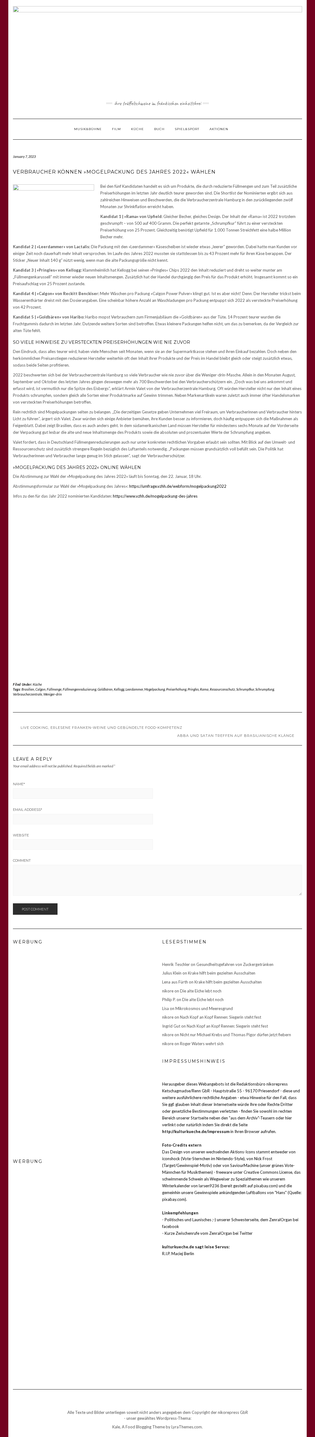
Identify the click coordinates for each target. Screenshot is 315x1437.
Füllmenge (54, 689)
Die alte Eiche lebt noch (200, 990)
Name (19, 784)
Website (21, 835)
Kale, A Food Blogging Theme (138, 1426)
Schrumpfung (264, 689)
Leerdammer (134, 689)
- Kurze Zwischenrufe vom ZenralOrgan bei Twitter (207, 1233)
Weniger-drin (52, 694)
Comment (22, 860)
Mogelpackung (154, 689)
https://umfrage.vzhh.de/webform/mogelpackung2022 (177, 486)
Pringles (193, 689)
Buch (159, 129)
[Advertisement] (157, 515)
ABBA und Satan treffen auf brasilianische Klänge (235, 735)
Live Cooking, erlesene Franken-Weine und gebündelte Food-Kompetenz (101, 727)
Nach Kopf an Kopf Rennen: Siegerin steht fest (220, 1017)
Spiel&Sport (187, 129)
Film (116, 129)
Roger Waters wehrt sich (202, 1043)
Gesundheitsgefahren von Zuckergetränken (234, 964)
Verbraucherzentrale (27, 694)
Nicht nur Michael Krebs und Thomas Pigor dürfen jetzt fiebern (235, 1034)
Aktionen (218, 129)
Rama (204, 689)
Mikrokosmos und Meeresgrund (204, 1008)
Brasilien (28, 689)
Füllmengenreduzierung (79, 689)
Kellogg (119, 689)
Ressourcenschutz (222, 689)
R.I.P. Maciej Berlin (178, 1253)
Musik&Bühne (88, 129)
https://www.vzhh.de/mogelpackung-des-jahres (155, 496)
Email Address (27, 809)
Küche (137, 129)
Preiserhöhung (176, 689)
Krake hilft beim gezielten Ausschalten (221, 973)
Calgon (40, 689)
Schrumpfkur (245, 689)
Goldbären (105, 689)
